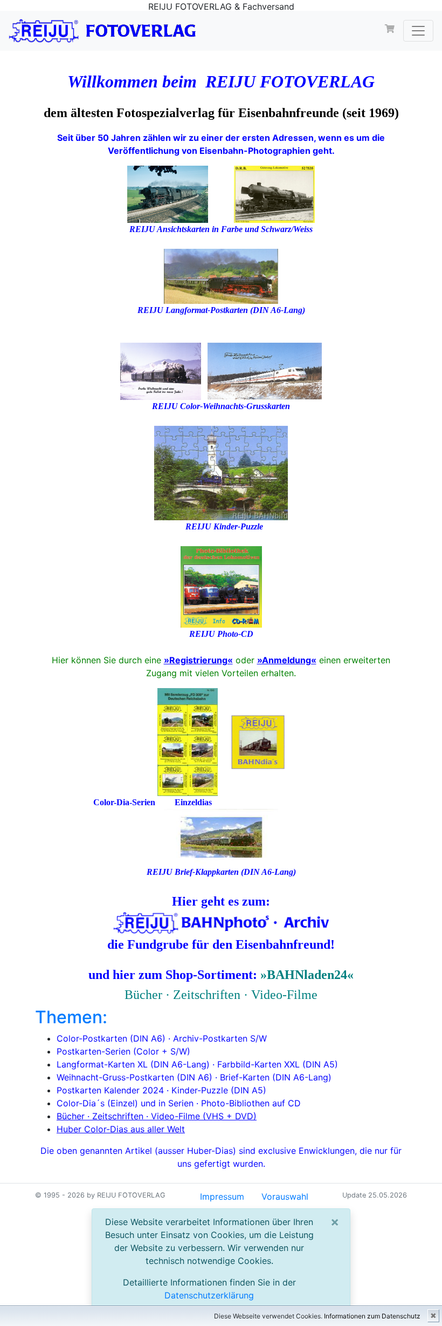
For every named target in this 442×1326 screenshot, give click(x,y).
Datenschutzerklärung (209, 1295)
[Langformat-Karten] (221, 274)
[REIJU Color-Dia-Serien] (187, 741)
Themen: (71, 1017)
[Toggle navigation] (418, 31)
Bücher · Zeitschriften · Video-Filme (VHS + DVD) (157, 1116)
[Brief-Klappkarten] (221, 836)
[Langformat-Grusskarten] (265, 370)
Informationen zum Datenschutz (372, 1316)
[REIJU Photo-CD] (221, 585)
